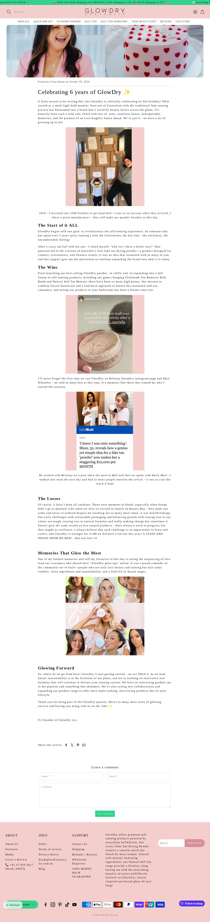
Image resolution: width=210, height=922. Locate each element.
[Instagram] (53, 904)
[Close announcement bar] (206, 2)
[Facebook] (45, 904)
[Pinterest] (60, 904)
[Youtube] (74, 904)
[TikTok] (67, 904)
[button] (28, 12)
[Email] (83, 745)
